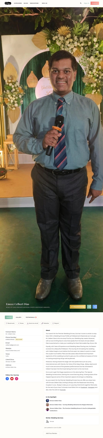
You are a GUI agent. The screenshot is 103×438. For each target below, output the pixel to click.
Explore (94, 3)
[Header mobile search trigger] (80, 3)
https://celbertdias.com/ (13, 350)
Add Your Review (51, 433)
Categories (18, 3)
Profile (9, 317)
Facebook (84, 387)
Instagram (91, 387)
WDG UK (44, 3)
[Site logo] (8, 3)
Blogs (26, 3)
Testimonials (31, 317)
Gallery (18, 317)
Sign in (86, 3)
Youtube (63, 390)
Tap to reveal (19, 339)
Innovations (34, 3)
